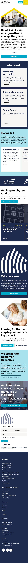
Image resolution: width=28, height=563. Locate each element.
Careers (4, 514)
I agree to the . (9, 437)
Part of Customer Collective (9, 495)
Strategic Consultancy (7, 465)
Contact (20, 2)
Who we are (5, 493)
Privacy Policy (5, 497)
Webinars (4, 508)
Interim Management (7, 463)
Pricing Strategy (6, 483)
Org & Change (5, 481)
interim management (11, 45)
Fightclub (3, 367)
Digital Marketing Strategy (8, 478)
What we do (5, 459)
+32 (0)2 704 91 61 (7, 524)
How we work (5, 491)
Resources (5, 502)
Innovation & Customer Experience (10, 474)
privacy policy (12, 437)
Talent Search (5, 470)
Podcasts (4, 505)
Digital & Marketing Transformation (10, 472)
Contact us (5, 518)
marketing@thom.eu (7, 522)
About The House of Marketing (10, 487)
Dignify (20, 365)
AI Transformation (6, 467)
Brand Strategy (6, 476)
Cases (3, 510)
